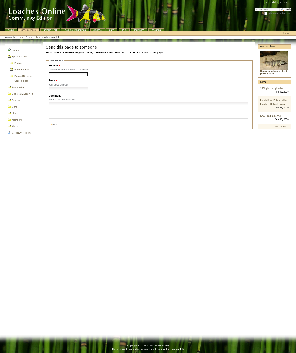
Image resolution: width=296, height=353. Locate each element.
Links (124, 30)
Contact (284, 2)
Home (11, 30)
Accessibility (271, 2)
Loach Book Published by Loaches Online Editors (273, 102)
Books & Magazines (75, 30)
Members (139, 30)
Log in (286, 33)
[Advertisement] (274, 196)
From (52, 80)
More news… (282, 126)
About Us (156, 30)
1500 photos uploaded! (272, 88)
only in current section (279, 13)
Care (111, 30)
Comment (55, 95)
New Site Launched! (270, 116)
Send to (53, 65)
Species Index (28, 30)
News (263, 82)
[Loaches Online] (54, 14)
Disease (97, 30)
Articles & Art (50, 30)
